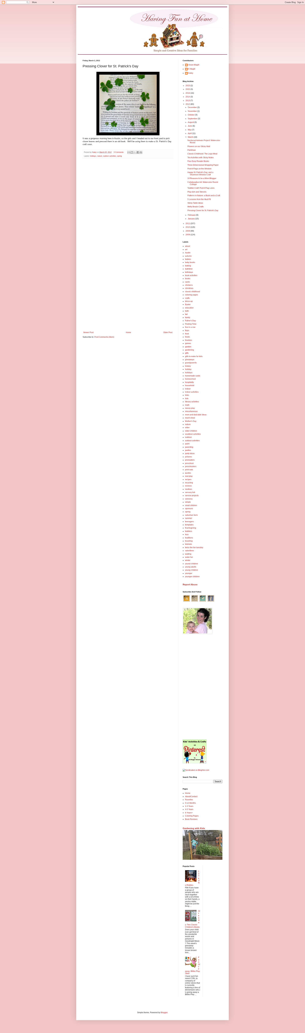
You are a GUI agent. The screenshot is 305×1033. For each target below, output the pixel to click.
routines (188, 489)
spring (119, 156)
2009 (188, 231)
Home (128, 332)
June (190, 126)
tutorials (188, 544)
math (187, 405)
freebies (188, 340)
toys (187, 534)
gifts (187, 353)
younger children (192, 576)
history (188, 366)
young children (191, 570)
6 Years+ (189, 813)
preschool (189, 463)
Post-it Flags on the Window (199, 169)
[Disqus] (128, 202)
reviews (188, 486)
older (187, 427)
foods (187, 337)
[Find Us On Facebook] (211, 601)
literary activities (192, 402)
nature (99, 156)
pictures (188, 457)
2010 (188, 227)
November (192, 111)
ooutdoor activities (193, 434)
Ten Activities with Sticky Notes (200, 157)
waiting (188, 554)
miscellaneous (191, 411)
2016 (188, 93)
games (188, 343)
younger (188, 573)
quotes (188, 473)
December (192, 107)
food (187, 334)
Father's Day (190, 321)
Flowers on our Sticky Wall (198, 146)
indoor (188, 389)
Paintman (191, 150)
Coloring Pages (192, 816)
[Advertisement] (202, 687)
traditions (189, 538)
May (190, 130)
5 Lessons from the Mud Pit (199, 199)
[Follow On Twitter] (203, 601)
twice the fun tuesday (194, 547)
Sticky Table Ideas (195, 203)
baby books (190, 262)
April (190, 133)
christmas (189, 288)
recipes (188, 479)
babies (188, 259)
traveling (189, 541)
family (187, 317)
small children (191, 505)
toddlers (188, 531)
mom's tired (190, 418)
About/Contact (191, 796)
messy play (190, 408)
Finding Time (190, 324)
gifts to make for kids (194, 356)
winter (187, 560)
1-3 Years (189, 806)
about (187, 246)
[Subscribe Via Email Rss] (194, 601)
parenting (189, 447)
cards (187, 282)
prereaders (190, 460)
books (187, 278)
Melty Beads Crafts (195, 207)
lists (186, 398)
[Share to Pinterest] (140, 152)
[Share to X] (134, 152)
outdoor (188, 437)
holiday (188, 369)
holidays (93, 156)
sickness (189, 499)
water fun (189, 557)
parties (188, 450)
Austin (187, 253)
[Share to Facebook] (137, 152)
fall (186, 314)
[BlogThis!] (131, 152)
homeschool (190, 379)
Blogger (164, 1012)
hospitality (189, 382)
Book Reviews (191, 819)
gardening (189, 350)
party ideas (190, 453)
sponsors (189, 508)
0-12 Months (190, 803)
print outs (189, 470)
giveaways (189, 359)
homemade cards (192, 376)
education (189, 308)
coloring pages (191, 295)
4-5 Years (189, 809)
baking (188, 266)
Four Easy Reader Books (198, 161)
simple (188, 502)
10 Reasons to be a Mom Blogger (201, 178)
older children (191, 431)
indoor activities (192, 392)
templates (189, 525)
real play (189, 476)
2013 (188, 100)
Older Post (167, 332)
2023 (188, 85)
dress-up (189, 301)
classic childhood (192, 291)
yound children (191, 564)
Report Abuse (190, 584)
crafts (187, 298)
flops (187, 330)
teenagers (189, 521)
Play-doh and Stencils (196, 192)
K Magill (191, 69)
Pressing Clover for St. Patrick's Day (202, 210)
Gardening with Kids (194, 828)
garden (188, 347)
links (187, 395)
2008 (188, 234)
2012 (188, 104)
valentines (189, 551)
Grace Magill (193, 65)
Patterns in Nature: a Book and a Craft (203, 195)
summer (188, 518)
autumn (188, 256)
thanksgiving (190, 528)
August (191, 122)
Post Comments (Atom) (104, 337)
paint (187, 444)
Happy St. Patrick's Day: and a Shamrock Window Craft (200, 173)
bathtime (189, 269)
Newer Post (88, 332)
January (191, 219)
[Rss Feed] (186, 601)
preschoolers (190, 466)
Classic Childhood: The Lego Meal (202, 154)
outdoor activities (109, 156)
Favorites (189, 800)
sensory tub (190, 492)
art (186, 249)
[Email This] (128, 152)
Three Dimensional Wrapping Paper (203, 165)
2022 (188, 89)
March (191, 137)
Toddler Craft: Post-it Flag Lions (200, 188)
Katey (190, 73)
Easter (188, 304)
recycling (189, 483)
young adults (190, 567)
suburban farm (191, 515)
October (191, 115)
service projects (192, 495)
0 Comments (119, 152)
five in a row (190, 327)
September (193, 119)
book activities (191, 275)
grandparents (191, 363)
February (192, 215)
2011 (188, 223)
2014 (188, 97)
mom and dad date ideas (196, 415)
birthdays (189, 272)
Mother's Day (190, 421)
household (189, 385)
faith (187, 311)
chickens (189, 285)
